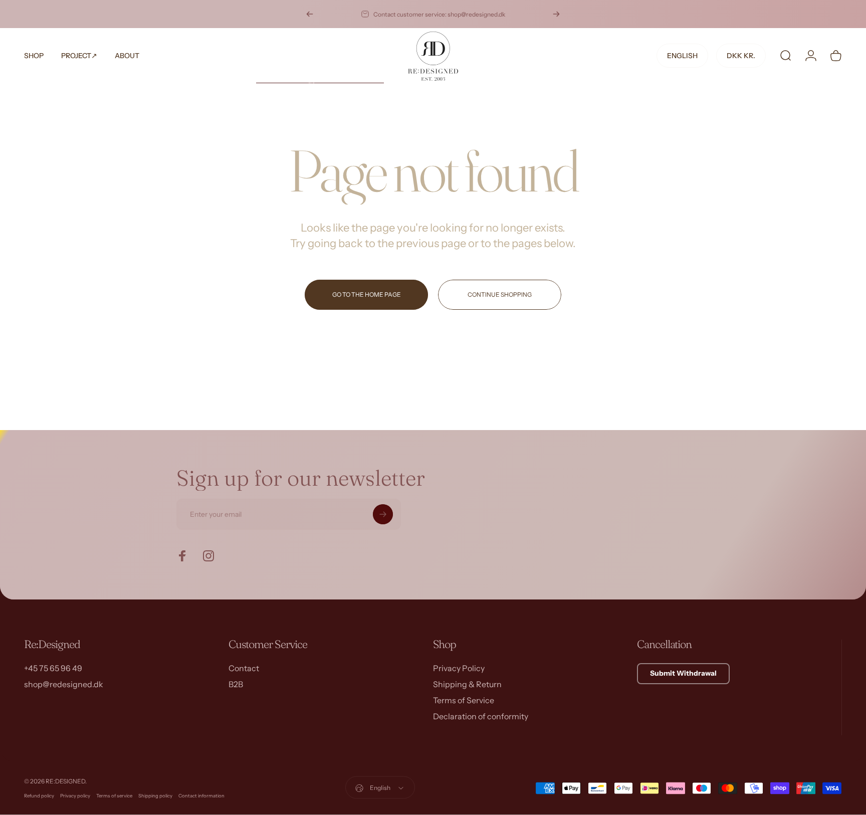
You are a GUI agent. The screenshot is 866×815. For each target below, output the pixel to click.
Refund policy (39, 795)
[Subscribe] (383, 514)
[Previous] (310, 14)
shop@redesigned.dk (63, 684)
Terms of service (114, 795)
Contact (244, 668)
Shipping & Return (467, 684)
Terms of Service (463, 700)
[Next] (556, 14)
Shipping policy (155, 795)
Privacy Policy (459, 668)
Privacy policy (75, 795)
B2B (236, 684)
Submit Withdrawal (683, 673)
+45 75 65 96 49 (53, 668)
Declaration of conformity (480, 716)
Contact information (201, 795)
